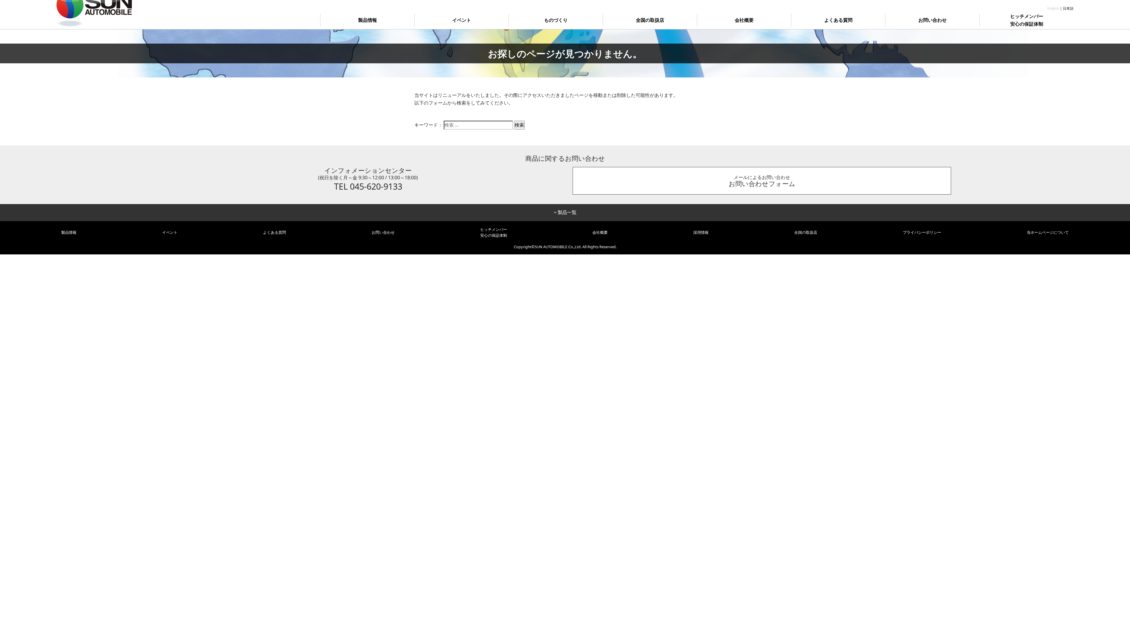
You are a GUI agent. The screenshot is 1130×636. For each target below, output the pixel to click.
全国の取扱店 (650, 20)
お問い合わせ (932, 20)
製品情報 (367, 20)
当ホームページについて (1048, 232)
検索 (519, 125)
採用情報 (701, 232)
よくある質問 (838, 20)
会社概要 (744, 20)
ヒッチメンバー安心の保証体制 (1026, 20)
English (1053, 8)
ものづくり (556, 20)
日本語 (1068, 8)
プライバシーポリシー (922, 232)
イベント (461, 20)
